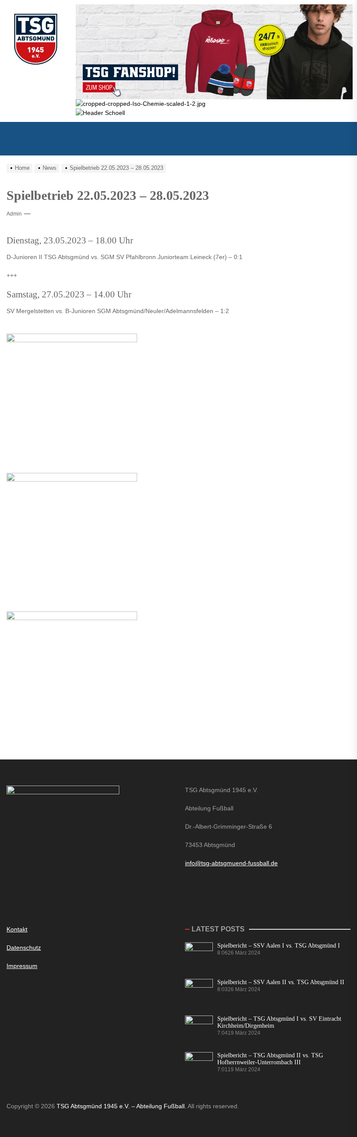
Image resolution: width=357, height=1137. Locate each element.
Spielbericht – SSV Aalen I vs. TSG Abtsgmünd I (278, 945)
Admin (14, 214)
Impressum (22, 965)
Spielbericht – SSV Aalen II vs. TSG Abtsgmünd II (280, 982)
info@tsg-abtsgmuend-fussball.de (231, 863)
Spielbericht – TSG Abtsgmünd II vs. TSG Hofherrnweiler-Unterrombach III (270, 1059)
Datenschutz (24, 947)
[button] (178, 139)
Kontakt (17, 929)
